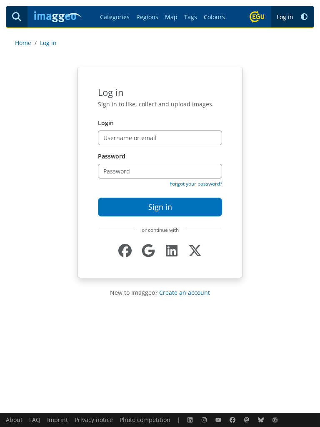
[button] (304, 17)
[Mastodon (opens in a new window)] (247, 420)
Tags (190, 17)
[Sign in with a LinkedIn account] (171, 251)
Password (111, 156)
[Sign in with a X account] (195, 251)
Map (171, 17)
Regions (147, 17)
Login (106, 123)
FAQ (34, 420)
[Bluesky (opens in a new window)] (261, 420)
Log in (285, 17)
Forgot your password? (196, 183)
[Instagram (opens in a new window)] (205, 420)
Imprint (57, 420)
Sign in (160, 207)
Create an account (184, 292)
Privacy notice (94, 420)
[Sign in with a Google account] (148, 251)
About (14, 420)
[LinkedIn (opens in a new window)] (191, 420)
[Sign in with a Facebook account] (125, 251)
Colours (214, 17)
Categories (115, 17)
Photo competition (145, 420)
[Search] (17, 17)
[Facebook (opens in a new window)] (233, 420)
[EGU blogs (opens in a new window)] (276, 420)
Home (23, 43)
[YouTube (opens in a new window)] (219, 420)
